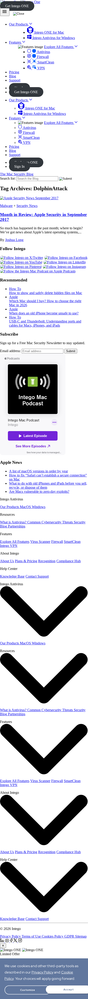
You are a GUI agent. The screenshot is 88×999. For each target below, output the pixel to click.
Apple (13, 297)
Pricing (14, 147)
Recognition (47, 561)
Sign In (19, 166)
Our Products (19, 100)
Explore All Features (59, 47)
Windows (38, 507)
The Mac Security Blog (16, 174)
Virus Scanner (40, 542)
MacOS (26, 507)
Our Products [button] (19, 24)
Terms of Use (32, 936)
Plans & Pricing (26, 561)
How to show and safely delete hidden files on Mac (45, 293)
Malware (6, 206)
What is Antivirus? (13, 522)
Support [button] (14, 80)
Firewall (42, 57)
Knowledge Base (12, 576)
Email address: (10, 351)
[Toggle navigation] (4, 12)
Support (14, 155)
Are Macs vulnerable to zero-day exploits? (39, 491)
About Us (7, 561)
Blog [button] (12, 76)
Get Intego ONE (17, 6)
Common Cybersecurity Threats (50, 522)
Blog (12, 151)
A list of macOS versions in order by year (38, 471)
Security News (26, 206)
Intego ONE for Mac (48, 32)
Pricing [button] (14, 72)
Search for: (8, 178)
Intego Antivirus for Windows (53, 38)
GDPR (69, 936)
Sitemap (81, 936)
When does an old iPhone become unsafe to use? (44, 313)
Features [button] (15, 42)
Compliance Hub (68, 561)
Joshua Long (14, 240)
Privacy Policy (11, 936)
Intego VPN (8, 546)
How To (15, 289)
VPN (41, 68)
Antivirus (43, 52)
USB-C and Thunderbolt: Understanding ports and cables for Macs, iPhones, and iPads (45, 323)
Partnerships (16, 526)
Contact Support (37, 576)
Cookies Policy (53, 936)
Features (15, 118)
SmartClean (45, 62)
